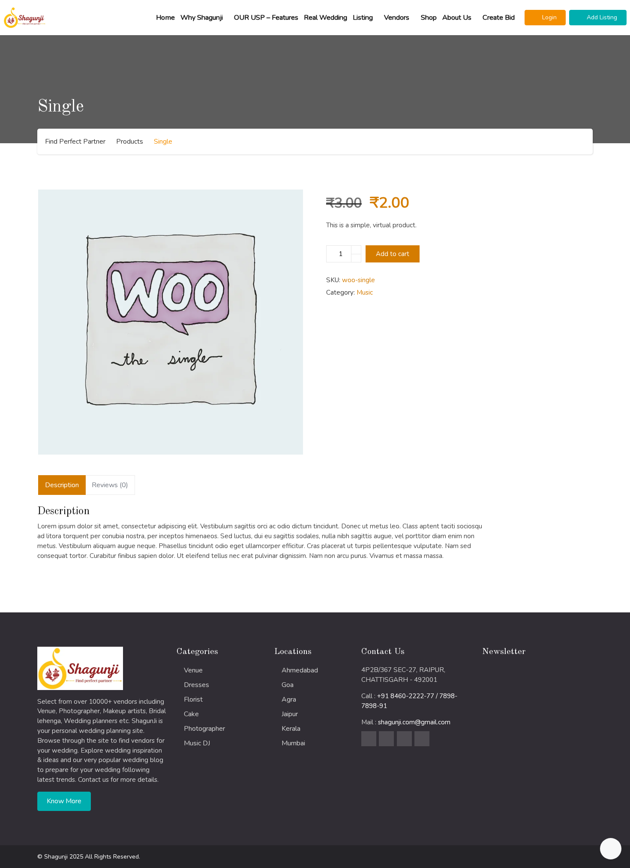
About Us (456, 17)
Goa (288, 685)
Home (165, 17)
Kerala (291, 728)
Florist (193, 699)
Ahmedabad (300, 670)
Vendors (396, 17)
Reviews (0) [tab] (110, 485)
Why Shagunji (201, 17)
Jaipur (290, 714)
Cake (191, 714)
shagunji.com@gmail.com (414, 722)
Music (365, 292)
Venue (193, 670)
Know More (64, 801)
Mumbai (293, 743)
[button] (545, 18)
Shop (429, 17)
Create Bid (499, 17)
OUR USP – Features (266, 17)
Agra (289, 699)
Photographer (204, 728)
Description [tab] (62, 485)
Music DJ (197, 743)
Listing (363, 17)
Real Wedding (325, 17)
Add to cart (392, 254)
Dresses (196, 685)
